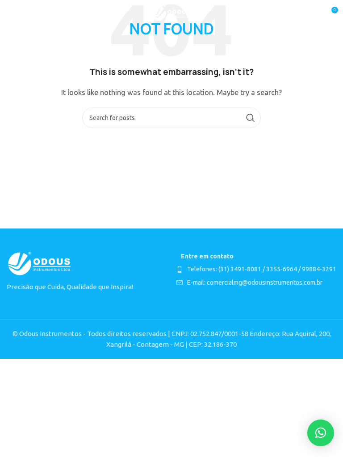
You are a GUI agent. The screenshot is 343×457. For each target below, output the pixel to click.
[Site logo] (172, 13)
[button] (320, 433)
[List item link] (256, 269)
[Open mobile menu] (11, 13)
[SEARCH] (250, 118)
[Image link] (40, 263)
